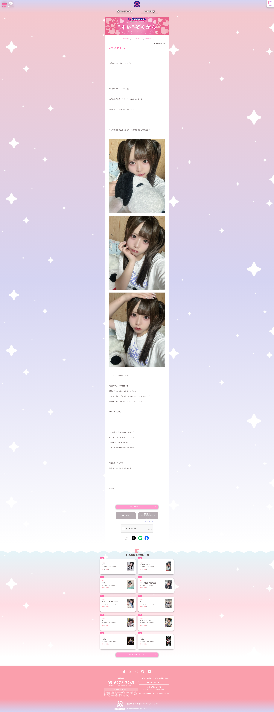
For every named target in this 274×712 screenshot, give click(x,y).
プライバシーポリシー (152, 704)
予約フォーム (150, 693)
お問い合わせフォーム (154, 682)
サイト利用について (139, 704)
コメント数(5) (148, 521)
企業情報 (129, 704)
